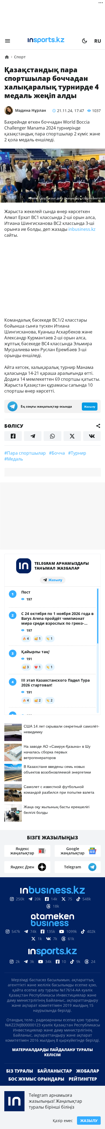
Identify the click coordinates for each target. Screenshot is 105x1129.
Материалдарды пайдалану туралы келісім (52, 1052)
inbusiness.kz (82, 229)
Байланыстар (54, 1071)
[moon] (84, 40)
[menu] (7, 40)
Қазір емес (63, 1120)
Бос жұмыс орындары (36, 1079)
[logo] (46, 40)
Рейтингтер (83, 1079)
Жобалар (87, 1071)
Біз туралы (19, 1071)
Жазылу (88, 1120)
